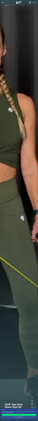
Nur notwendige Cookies (19, 417)
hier (12, 412)
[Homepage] (19, 2)
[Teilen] (32, 408)
